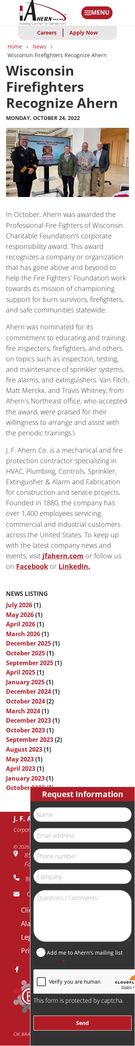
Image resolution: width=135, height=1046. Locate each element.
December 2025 (28, 643)
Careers (47, 32)
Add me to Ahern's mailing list (85, 952)
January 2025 (25, 682)
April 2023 (20, 768)
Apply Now (83, 32)
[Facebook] (20, 969)
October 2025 (25, 653)
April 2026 (20, 624)
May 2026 (20, 615)
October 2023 (25, 730)
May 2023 (20, 759)
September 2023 (29, 739)
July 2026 (19, 605)
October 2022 (25, 788)
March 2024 (23, 711)
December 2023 (28, 720)
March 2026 (23, 634)
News (39, 46)
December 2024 (28, 691)
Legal (29, 936)
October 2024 (25, 701)
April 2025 (20, 672)
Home (15, 46)
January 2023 (25, 778)
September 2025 (29, 663)
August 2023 (24, 749)
